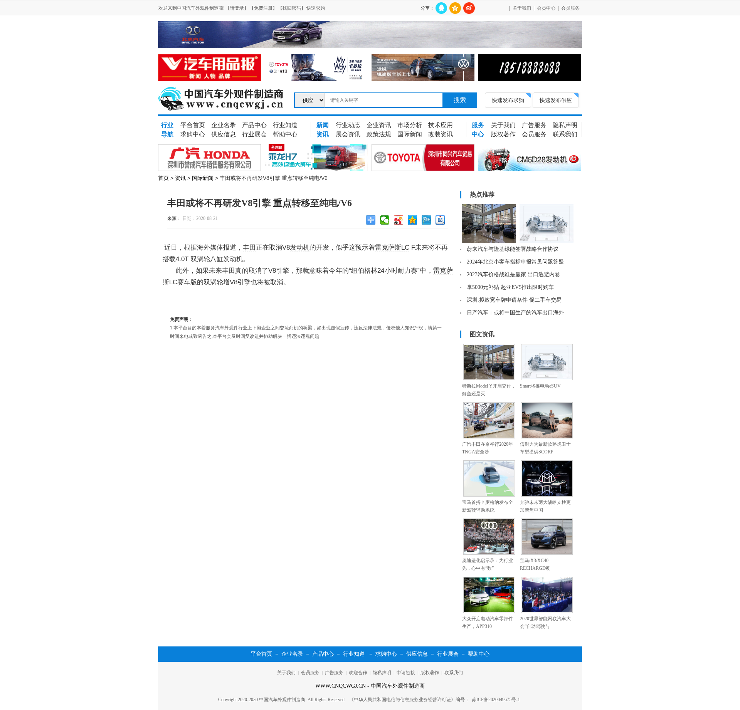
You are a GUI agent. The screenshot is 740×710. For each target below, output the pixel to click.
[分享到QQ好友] (441, 8)
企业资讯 (379, 125)
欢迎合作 (358, 672)
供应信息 (223, 134)
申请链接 (406, 672)
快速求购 (315, 8)
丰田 (249, 247)
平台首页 (192, 125)
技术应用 (440, 125)
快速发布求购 (508, 100)
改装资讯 (440, 134)
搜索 (460, 100)
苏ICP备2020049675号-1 (496, 699)
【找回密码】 (292, 8)
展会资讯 (348, 134)
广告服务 (534, 125)
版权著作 (503, 134)
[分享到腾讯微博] (427, 221)
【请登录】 (237, 8)
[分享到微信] (386, 221)
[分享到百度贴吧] (441, 221)
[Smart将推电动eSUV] (547, 378)
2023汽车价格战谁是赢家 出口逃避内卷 (513, 274)
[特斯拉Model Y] (489, 241)
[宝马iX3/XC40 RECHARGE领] (547, 553)
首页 (163, 178)
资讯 (180, 178)
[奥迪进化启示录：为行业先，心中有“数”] (489, 553)
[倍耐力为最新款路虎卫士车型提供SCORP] (547, 437)
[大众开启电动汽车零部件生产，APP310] (489, 611)
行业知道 (285, 125)
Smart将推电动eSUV (540, 386)
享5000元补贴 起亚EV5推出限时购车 (510, 287)
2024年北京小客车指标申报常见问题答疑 (515, 262)
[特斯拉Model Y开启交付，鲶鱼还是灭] (489, 378)
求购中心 (192, 134)
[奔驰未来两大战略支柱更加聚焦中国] (547, 495)
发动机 (299, 247)
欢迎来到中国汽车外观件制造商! (191, 8)
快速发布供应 (556, 100)
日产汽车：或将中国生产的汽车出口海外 (515, 313)
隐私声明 (565, 125)
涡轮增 (220, 282)
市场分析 (409, 125)
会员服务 (570, 8)
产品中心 (254, 125)
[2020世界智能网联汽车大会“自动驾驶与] (547, 611)
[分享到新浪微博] (469, 8)
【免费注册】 (263, 8)
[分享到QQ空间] (455, 8)
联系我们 (565, 134)
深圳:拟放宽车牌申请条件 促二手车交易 (514, 300)
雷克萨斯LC (392, 247)
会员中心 (546, 8)
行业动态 (348, 125)
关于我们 (522, 8)
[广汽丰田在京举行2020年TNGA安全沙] (489, 437)
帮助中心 (285, 134)
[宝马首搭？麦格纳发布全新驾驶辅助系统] (489, 495)
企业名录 (223, 125)
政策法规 (379, 134)
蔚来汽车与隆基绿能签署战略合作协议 (512, 249)
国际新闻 (409, 134)
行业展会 (254, 134)
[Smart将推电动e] (547, 241)
